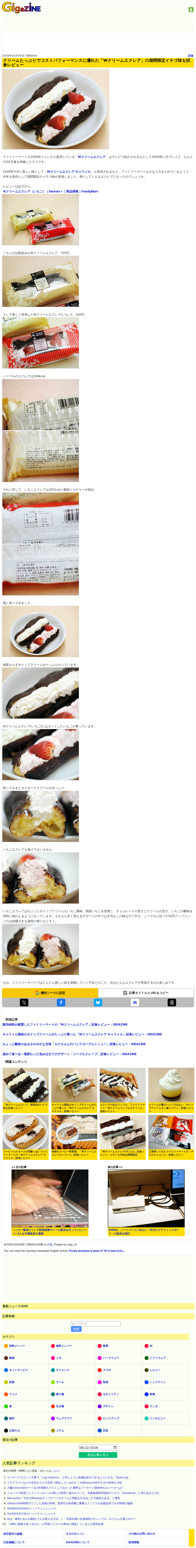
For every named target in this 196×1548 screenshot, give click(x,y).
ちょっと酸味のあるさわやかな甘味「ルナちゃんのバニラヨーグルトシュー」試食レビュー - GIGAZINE (74, 1044)
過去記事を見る (98, 1455)
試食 (191, 55)
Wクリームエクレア (92, 157)
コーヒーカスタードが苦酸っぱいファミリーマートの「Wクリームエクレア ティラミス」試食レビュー (25, 1154)
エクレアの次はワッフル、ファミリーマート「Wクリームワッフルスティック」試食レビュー (122, 1108)
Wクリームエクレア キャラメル (69, 171)
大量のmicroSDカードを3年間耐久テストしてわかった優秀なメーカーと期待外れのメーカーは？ (65, 1487)
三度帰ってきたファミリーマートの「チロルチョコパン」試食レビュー (171, 1153)
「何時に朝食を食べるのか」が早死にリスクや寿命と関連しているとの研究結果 (55, 1524)
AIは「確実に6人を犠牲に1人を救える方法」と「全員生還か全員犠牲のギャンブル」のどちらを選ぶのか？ (71, 1518)
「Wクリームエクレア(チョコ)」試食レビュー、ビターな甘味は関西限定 (122, 1153)
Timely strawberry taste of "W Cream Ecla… (96, 1250)
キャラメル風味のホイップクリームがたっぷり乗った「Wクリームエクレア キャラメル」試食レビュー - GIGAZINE (82, 1034)
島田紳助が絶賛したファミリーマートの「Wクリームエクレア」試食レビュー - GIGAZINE (65, 1024)
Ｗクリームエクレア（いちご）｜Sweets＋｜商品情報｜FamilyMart (50, 191)
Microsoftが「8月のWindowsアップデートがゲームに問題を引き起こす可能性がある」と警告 (63, 1498)
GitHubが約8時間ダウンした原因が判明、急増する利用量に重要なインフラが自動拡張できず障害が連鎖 (70, 1503)
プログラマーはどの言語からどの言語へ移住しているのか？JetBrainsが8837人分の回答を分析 (64, 1482)
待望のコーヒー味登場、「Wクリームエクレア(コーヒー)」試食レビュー (74, 1153)
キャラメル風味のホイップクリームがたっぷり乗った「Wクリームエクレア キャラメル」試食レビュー (74, 1108)
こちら (55, 1470)
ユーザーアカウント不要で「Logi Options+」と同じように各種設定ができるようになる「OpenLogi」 (69, 1477)
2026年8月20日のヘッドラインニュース (31, 1508)
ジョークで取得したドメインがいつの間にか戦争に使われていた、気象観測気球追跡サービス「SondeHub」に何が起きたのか (83, 1492)
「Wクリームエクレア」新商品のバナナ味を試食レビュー (25, 1106)
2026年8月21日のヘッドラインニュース (31, 1513)
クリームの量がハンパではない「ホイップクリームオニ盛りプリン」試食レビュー (171, 1108)
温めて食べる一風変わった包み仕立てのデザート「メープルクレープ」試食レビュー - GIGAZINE (69, 1054)
